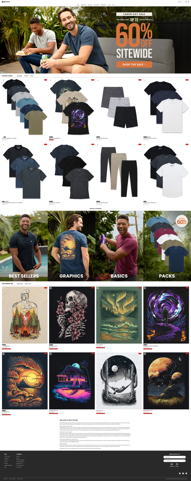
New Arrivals (103, 5)
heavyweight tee (127, 434)
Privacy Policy (18, 467)
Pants (118, 445)
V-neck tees (70, 434)
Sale (113, 5)
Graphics (26, 75)
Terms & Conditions (19, 465)
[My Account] (186, 2)
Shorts (66, 446)
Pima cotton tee (100, 433)
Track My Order (7, 456)
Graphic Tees (83, 5)
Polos (74, 445)
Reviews (17, 458)
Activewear (93, 445)
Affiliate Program (19, 463)
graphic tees (73, 440)
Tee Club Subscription (20, 461)
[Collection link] (24, 246)
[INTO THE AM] (5, 2)
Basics (32, 75)
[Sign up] (184, 457)
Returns (5, 461)
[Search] (178, 1)
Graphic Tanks (28, 283)
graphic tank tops (75, 441)
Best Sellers (96, 5)
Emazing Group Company (183, 478)
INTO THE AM (170, 478)
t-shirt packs (107, 430)
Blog (5, 467)
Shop (78, 5)
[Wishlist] (3, 80)
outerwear (107, 446)
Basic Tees (90, 5)
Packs (109, 5)
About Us (18, 456)
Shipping (6, 463)
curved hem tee (96, 434)
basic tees (63, 427)
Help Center (6, 458)
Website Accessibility (8, 465)
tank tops (69, 437)
